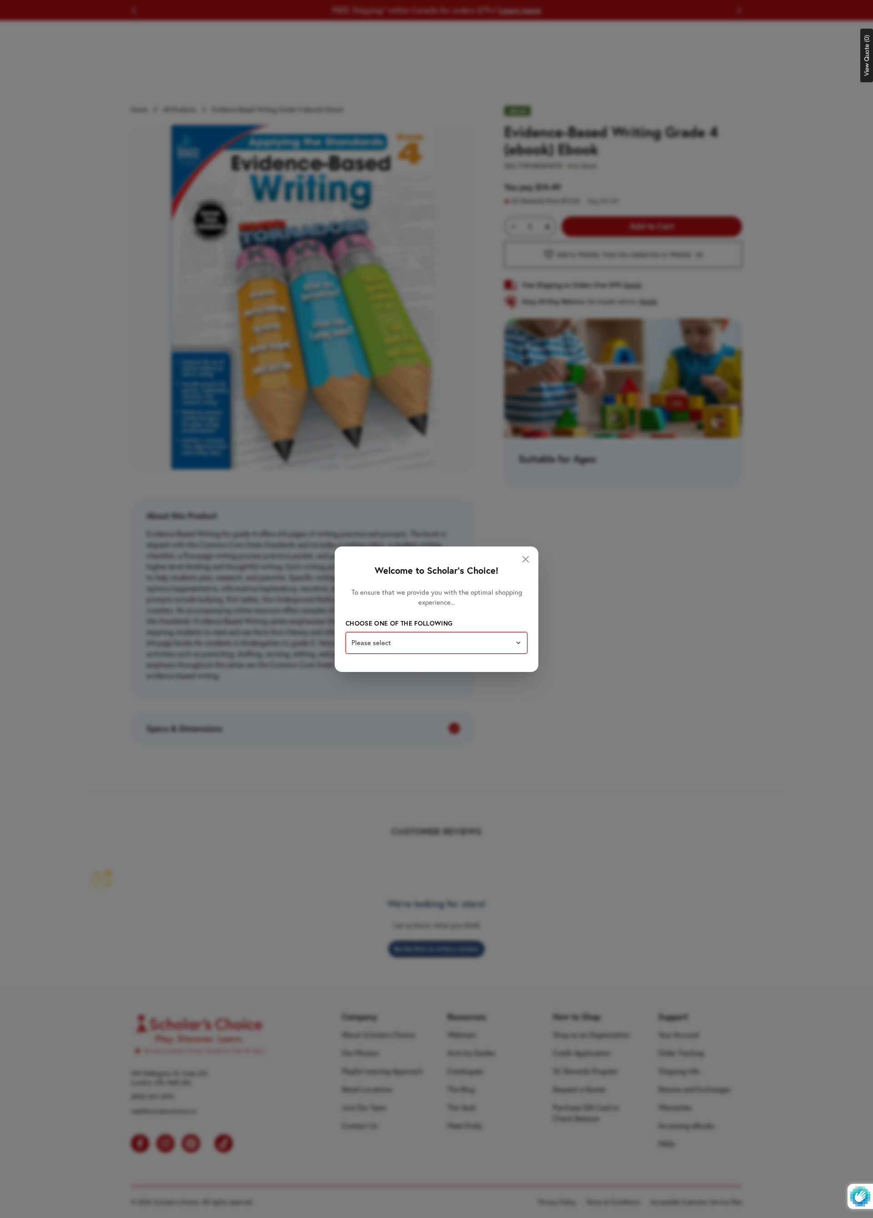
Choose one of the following (399, 623)
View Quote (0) (867, 55)
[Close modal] (525, 559)
